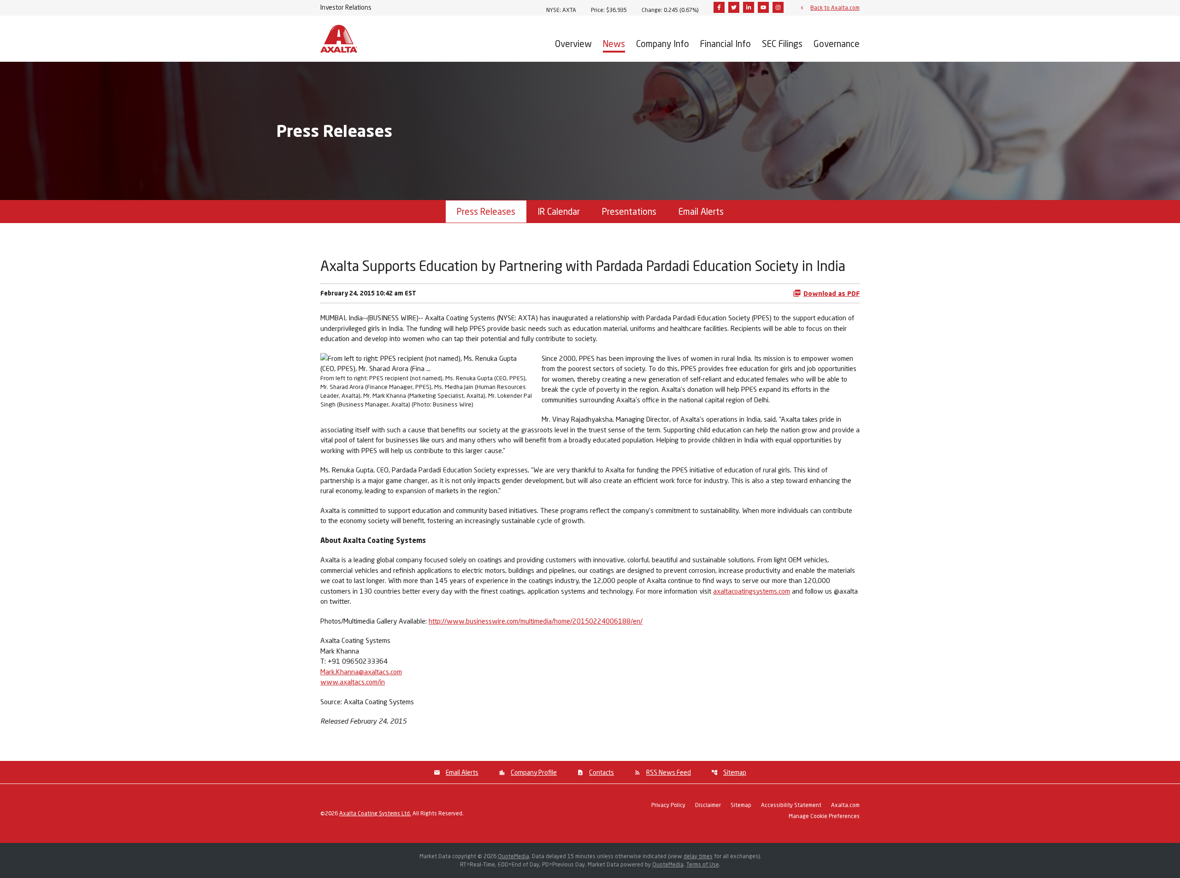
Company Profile (534, 772)
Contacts (601, 772)
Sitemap (734, 772)
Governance (837, 43)
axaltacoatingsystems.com (751, 591)
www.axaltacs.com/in (352, 682)
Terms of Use (702, 864)
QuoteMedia (513, 856)
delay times (698, 856)
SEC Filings (782, 43)
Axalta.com (845, 805)
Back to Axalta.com (835, 7)
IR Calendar (558, 211)
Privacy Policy (668, 805)
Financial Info (725, 43)
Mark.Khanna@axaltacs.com (361, 671)
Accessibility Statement (791, 805)
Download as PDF (831, 293)
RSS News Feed (668, 772)
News (614, 43)
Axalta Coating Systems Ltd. (375, 813)
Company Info (662, 43)
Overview (573, 43)
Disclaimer (708, 805)
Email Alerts (701, 211)
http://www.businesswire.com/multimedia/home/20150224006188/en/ (536, 621)
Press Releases (486, 211)
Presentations (629, 211)
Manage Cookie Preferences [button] (824, 816)
